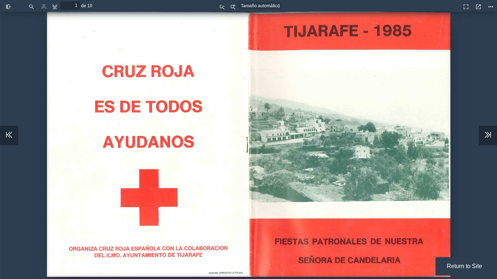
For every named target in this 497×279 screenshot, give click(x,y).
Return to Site (464, 266)
